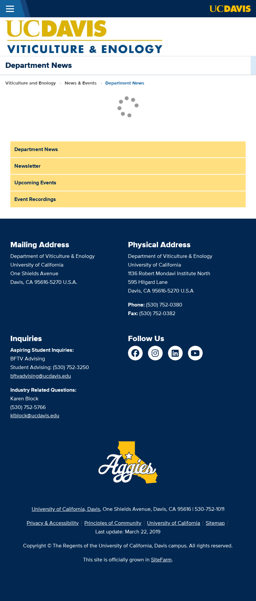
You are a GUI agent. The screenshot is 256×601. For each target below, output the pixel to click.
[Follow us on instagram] (155, 353)
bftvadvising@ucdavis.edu (40, 376)
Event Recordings (35, 199)
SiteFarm (161, 559)
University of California (173, 523)
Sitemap (215, 523)
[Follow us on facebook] (135, 353)
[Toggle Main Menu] (10, 8)
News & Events (81, 83)
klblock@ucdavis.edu (34, 415)
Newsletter (27, 166)
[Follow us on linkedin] (175, 353)
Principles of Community (112, 523)
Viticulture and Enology (30, 83)
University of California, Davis (66, 509)
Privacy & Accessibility (53, 523)
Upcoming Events (35, 182)
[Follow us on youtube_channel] (195, 353)
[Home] (83, 36)
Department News (36, 149)
